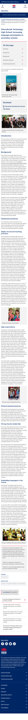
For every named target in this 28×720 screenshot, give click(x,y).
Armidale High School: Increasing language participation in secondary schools (12, 606)
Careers (3, 688)
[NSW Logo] (14, 6)
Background (6, 56)
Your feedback (4, 707)
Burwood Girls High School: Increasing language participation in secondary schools (12, 613)
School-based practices (9, 63)
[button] (2, 6)
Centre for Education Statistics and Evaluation (14, 14)
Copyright (3, 691)
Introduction (6, 52)
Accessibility (4, 685)
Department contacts (6, 694)
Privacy (3, 701)
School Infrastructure (9, 675)
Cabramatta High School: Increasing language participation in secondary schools (12, 620)
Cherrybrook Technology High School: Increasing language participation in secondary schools (12, 627)
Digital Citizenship (9, 672)
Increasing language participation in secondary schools (11, 600)
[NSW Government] (14, 651)
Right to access (5, 704)
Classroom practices (8, 60)
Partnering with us (5, 698)
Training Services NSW (10, 679)
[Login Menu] (26, 2)
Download (5, 49)
